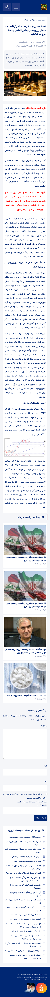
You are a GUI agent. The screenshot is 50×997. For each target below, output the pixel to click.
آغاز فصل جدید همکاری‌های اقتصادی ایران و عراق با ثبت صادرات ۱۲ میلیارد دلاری (26, 559)
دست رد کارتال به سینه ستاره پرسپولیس (25, 837)
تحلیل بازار (23, 42)
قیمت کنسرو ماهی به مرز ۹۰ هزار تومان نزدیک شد (23, 901)
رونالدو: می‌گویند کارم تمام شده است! (26, 914)
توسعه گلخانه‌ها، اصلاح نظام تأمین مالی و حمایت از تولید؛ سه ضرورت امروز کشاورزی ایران (26, 651)
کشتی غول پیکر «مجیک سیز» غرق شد (26, 931)
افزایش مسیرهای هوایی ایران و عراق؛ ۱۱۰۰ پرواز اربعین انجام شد (22, 945)
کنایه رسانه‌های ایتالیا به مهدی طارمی (26, 856)
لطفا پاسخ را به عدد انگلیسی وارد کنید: (32, 802)
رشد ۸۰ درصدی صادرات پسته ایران (27, 861)
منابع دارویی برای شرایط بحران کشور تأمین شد (23, 950)
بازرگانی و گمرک (29, 20)
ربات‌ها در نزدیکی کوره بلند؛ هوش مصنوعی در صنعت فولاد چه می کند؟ (23, 937)
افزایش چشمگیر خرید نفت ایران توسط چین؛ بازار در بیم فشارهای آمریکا (23, 925)
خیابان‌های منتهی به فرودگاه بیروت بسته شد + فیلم (23, 850)
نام (45, 766)
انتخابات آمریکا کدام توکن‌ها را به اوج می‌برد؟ (23, 873)
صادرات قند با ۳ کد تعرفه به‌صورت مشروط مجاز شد (26, 695)
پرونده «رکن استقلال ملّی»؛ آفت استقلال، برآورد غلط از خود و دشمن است (25, 879)
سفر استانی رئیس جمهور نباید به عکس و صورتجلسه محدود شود (25, 957)
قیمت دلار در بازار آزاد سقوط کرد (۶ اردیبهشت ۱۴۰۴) (24, 894)
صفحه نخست (41, 20)
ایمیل (44, 781)
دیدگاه (44, 726)
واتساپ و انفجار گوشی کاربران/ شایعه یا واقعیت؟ (25, 886)
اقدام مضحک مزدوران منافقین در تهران (25, 919)
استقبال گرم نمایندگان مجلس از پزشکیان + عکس (24, 909)
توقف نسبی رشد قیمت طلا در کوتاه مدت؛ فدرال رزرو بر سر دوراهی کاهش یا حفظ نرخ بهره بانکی (25, 30)
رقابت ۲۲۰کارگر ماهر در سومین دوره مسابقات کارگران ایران (23, 867)
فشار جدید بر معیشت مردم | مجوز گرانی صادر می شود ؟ (23, 843)
